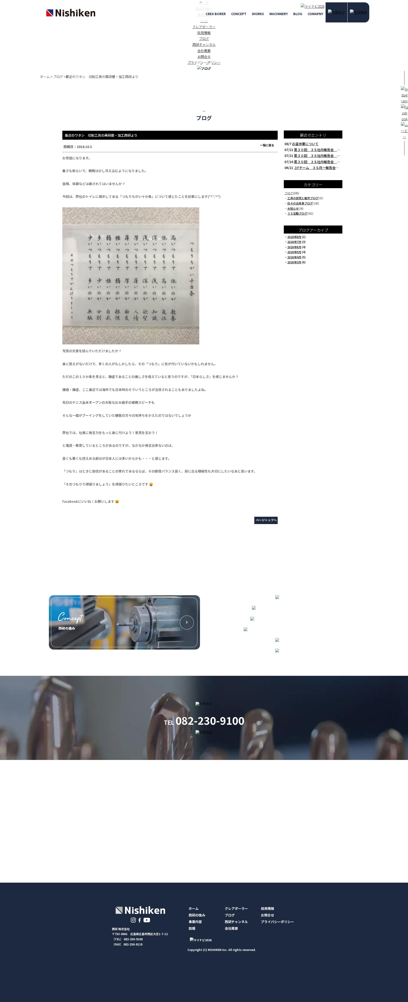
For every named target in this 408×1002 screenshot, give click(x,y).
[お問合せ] (336, 12)
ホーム (194, 908)
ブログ (204, 38)
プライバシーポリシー (277, 921)
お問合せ (267, 915)
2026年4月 (294, 257)
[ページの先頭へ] (266, 523)
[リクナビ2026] (311, 6)
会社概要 (204, 50)
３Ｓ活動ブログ (297, 213)
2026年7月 (294, 242)
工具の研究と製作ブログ (303, 198)
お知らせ (293, 208)
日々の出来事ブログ (300, 203)
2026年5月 (294, 252)
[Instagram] (133, 919)
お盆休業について (305, 143)
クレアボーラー (204, 26)
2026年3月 (294, 262)
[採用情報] (358, 12)
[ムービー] (146, 919)
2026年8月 (294, 237)
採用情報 (204, 32)
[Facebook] (140, 919)
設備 (192, 928)
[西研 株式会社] (71, 15)
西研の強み (197, 915)
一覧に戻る (267, 145)
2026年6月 (294, 247)
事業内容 (195, 921)
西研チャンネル (204, 44)
